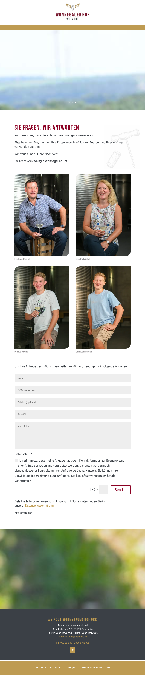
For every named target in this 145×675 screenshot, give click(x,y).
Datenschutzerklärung (39, 505)
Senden (121, 490)
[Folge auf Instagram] (72, 650)
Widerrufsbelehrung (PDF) (96, 668)
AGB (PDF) (73, 668)
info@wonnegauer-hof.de (73, 636)
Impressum (40, 668)
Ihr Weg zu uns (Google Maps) (72, 642)
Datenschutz (57, 668)
